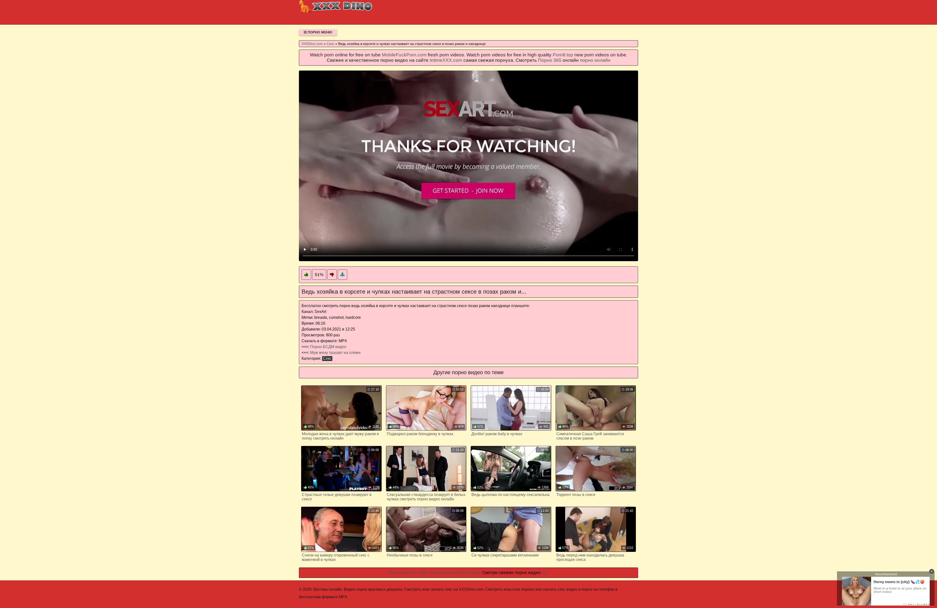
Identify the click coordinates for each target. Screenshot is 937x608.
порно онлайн (595, 60)
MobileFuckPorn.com (404, 54)
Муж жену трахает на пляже (335, 352)
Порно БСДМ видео (328, 347)
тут (545, 572)
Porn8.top (563, 54)
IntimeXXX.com (446, 60)
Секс (327, 358)
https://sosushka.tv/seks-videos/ (450, 572)
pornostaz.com (403, 572)
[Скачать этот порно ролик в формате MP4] (342, 275)
